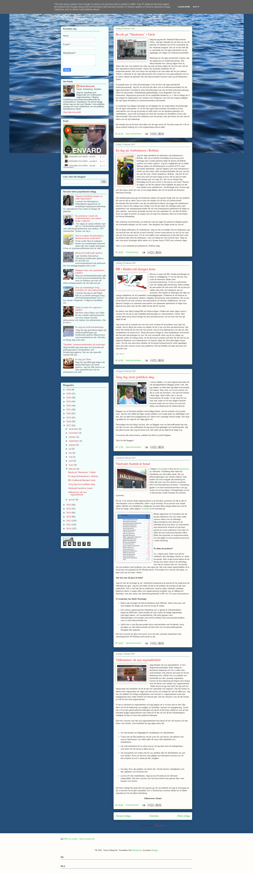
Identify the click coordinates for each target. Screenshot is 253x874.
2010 (69, 528)
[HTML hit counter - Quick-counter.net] (77, 839)
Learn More (184, 7)
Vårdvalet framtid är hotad (133, 463)
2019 (69, 417)
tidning (161, 469)
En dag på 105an (83, 359)
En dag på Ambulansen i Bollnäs (137, 150)
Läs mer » (120, 354)
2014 (69, 512)
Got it (196, 7)
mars (71, 465)
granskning (184, 469)
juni (71, 453)
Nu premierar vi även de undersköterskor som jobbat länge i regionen (88, 218)
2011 (68, 524)
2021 (69, 409)
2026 (69, 389)
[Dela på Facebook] (159, 133)
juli (70, 449)
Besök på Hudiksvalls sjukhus (88, 253)
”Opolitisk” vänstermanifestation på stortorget (84, 344)
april (71, 461)
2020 (69, 413)
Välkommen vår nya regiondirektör (138, 660)
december (74, 429)
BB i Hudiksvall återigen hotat (135, 269)
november (74, 433)
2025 (69, 393)
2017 (69, 425)
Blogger (154, 850)
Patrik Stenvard (87, 86)
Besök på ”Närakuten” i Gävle (135, 34)
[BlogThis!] (154, 133)
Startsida (154, 816)
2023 (69, 401)
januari (72, 499)
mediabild (145, 509)
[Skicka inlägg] (146, 134)
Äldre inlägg (183, 816)
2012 (69, 520)
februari (73, 469)
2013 (69, 516)
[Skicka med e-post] (151, 133)
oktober (72, 437)
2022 (69, 405)
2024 (69, 397)
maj (71, 457)
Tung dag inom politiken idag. (135, 377)
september (74, 441)
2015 (69, 508)
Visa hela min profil (72, 112)
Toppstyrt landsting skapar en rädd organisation (88, 197)
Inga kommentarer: (134, 134)
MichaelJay (137, 850)
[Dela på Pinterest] (162, 133)
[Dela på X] (157, 133)
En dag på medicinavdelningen (89, 327)
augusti (72, 445)
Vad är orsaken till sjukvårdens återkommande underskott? (89, 237)
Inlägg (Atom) (160, 825)
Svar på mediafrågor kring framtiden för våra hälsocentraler (90, 288)
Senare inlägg (123, 816)
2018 (69, 421)
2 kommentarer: (133, 252)
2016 (69, 505)
